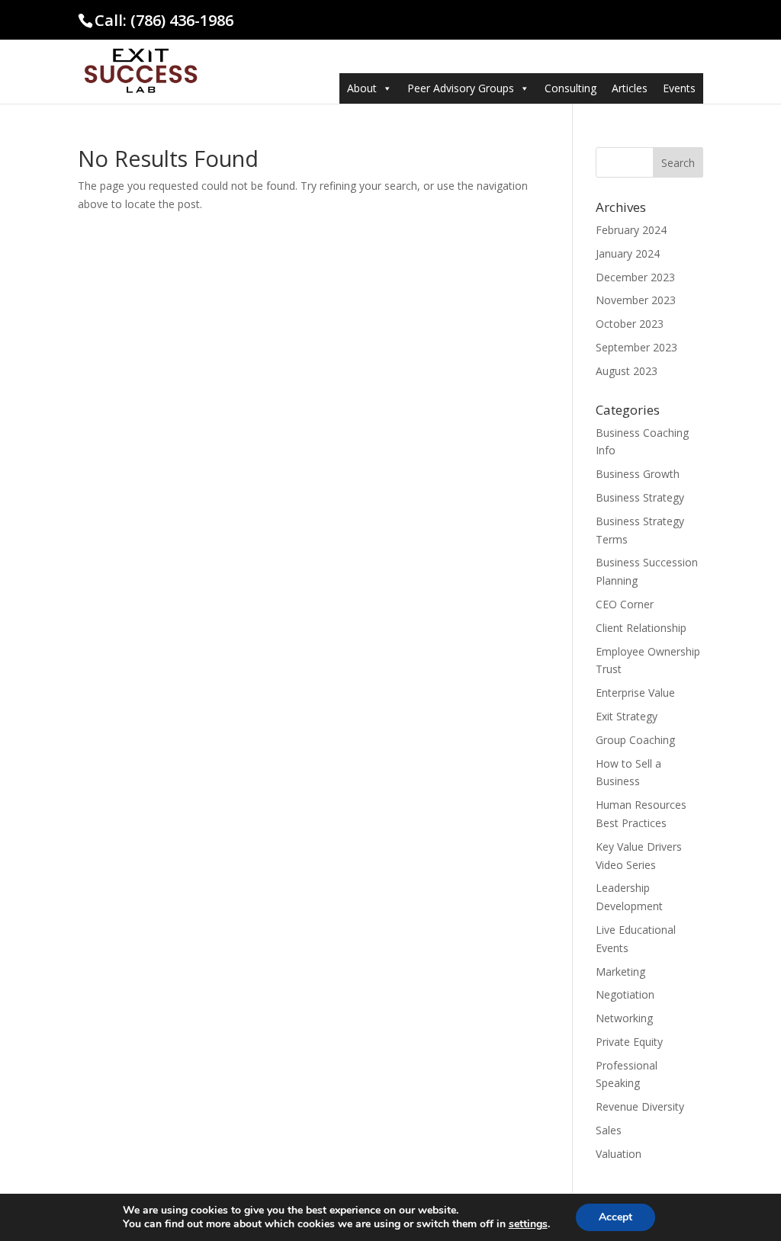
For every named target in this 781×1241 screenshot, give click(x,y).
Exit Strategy (626, 716)
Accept (615, 1217)
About (362, 88)
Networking (624, 1018)
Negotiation (625, 994)
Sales (609, 1130)
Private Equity (629, 1041)
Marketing (620, 971)
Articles (630, 88)
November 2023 (636, 300)
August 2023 (626, 371)
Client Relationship (641, 627)
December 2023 (635, 277)
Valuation (618, 1153)
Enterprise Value (635, 692)
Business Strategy (640, 497)
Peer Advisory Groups (460, 88)
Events (679, 88)
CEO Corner (625, 604)
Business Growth (638, 474)
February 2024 (631, 230)
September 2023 (636, 347)
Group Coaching (635, 740)
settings (528, 1224)
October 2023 (630, 323)
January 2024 (628, 253)
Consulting (570, 88)
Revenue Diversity (640, 1106)
